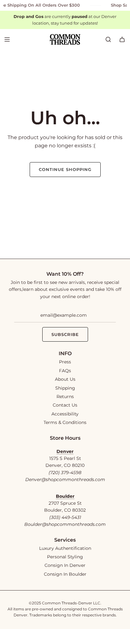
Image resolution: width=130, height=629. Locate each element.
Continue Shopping (65, 169)
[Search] (108, 39)
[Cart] (122, 39)
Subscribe (65, 334)
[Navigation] (7, 39)
